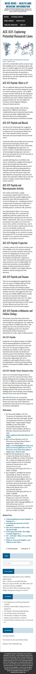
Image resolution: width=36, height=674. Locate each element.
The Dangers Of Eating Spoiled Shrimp (16, 611)
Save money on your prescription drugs (15, 640)
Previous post (12, 549)
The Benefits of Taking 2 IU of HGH (15, 615)
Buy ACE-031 (7, 397)
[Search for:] (18, 563)
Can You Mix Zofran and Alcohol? (14, 613)
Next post (24, 549)
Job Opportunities (8, 636)
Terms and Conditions (10, 25)
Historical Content (17, 17)
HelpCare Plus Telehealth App (12, 644)
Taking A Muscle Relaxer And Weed (15, 618)
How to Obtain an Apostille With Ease (15, 581)
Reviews (6, 17)
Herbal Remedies (9, 21)
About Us (23, 25)
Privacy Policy (20, 21)
